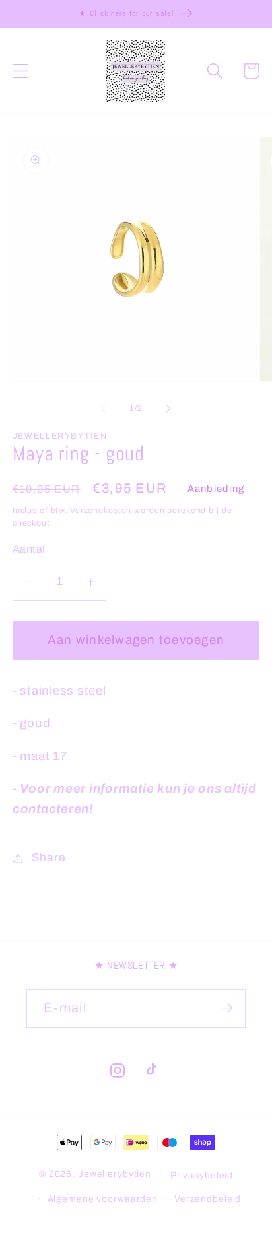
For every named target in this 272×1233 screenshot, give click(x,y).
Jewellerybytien (114, 1175)
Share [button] (49, 857)
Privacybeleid (201, 1175)
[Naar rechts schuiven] (169, 408)
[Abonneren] (227, 1008)
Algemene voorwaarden (103, 1199)
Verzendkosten (100, 510)
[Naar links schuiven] (103, 408)
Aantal (29, 549)
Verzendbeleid (207, 1199)
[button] (21, 71)
